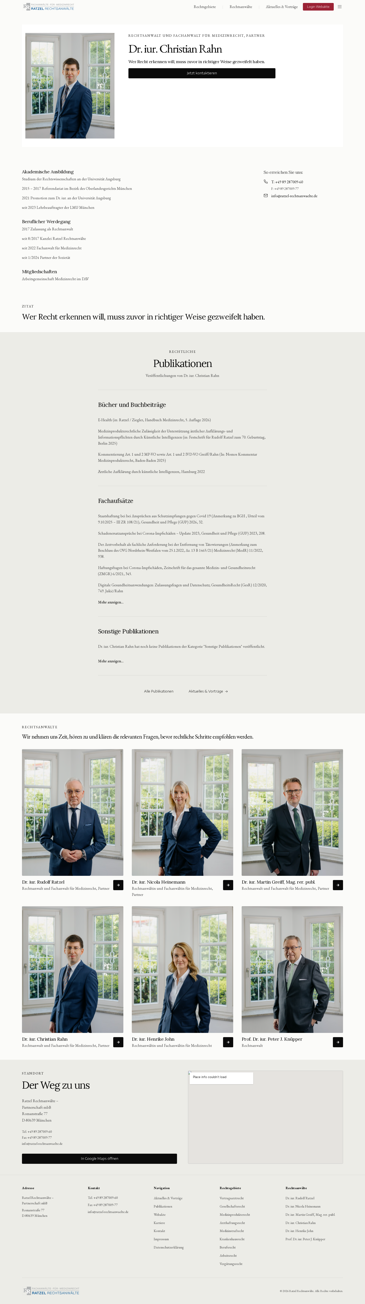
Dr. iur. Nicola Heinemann (303, 1206)
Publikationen (163, 1206)
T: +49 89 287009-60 (287, 181)
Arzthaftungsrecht (232, 1223)
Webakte (160, 1214)
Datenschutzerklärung (169, 1247)
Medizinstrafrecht (232, 1231)
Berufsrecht (228, 1247)
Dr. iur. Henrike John (299, 1231)
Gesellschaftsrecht (232, 1206)
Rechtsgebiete (205, 6)
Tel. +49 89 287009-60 (37, 1131)
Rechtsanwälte (241, 6)
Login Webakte (318, 6)
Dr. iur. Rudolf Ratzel (300, 1198)
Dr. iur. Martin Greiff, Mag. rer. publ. (310, 1214)
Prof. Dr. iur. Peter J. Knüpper (305, 1239)
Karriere (159, 1223)
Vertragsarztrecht (232, 1198)
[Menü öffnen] (339, 7)
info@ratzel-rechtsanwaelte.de (294, 195)
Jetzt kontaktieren (202, 73)
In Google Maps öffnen (99, 1158)
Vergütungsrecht (231, 1264)
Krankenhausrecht (232, 1239)
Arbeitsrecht (228, 1255)
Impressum (161, 1239)
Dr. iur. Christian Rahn (301, 1223)
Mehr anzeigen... (111, 602)
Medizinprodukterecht (235, 1214)
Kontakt (159, 1231)
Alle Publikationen (158, 691)
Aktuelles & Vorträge (282, 6)
